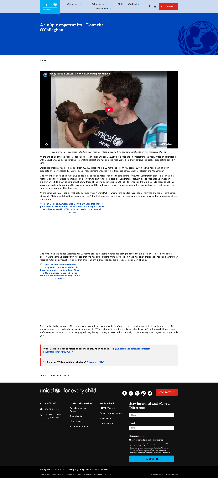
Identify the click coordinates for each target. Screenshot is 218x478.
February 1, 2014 (95, 362)
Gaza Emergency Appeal (78, 409)
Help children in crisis (89, 469)
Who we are (73, 4)
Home (43, 60)
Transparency (106, 423)
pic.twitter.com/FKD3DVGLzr (57, 351)
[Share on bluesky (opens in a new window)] (150, 393)
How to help (101, 8)
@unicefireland (122, 348)
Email (132, 423)
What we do (98, 4)
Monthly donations (79, 426)
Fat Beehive (173, 474)
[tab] (44, 60)
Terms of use (59, 469)
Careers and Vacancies (111, 413)
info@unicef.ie (52, 409)
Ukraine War (76, 421)
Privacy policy (46, 469)
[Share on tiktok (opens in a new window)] (143, 393)
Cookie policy (72, 469)
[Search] (149, 7)
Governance (105, 418)
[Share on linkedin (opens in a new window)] (131, 393)
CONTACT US (166, 392)
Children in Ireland (127, 4)
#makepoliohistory (140, 348)
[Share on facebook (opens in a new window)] (124, 393)
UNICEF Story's (107, 408)
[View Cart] (156, 6)
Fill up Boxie (106, 469)
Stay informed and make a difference (147, 440)
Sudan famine (76, 416)
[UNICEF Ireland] (50, 7)
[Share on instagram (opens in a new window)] (137, 393)
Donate (168, 6)
